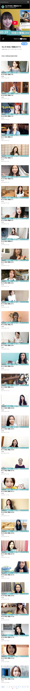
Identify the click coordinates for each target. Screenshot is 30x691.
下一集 (24, 44)
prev (3, 686)
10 (27, 686)
